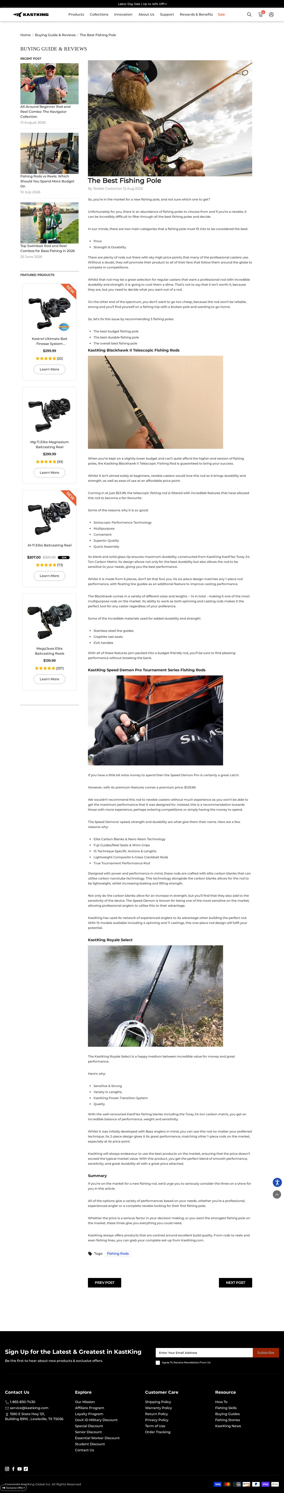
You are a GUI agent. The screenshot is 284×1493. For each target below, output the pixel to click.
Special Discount (89, 1426)
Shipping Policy (158, 1402)
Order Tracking (157, 1432)
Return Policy (156, 1414)
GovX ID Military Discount (96, 1420)
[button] (46, 358)
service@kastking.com (28, 1408)
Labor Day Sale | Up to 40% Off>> (142, 4)
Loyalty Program (89, 1414)
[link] (78, 14)
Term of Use (155, 1426)
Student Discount (90, 1444)
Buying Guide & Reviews (55, 35)
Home (25, 35)
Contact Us (84, 1450)
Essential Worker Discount (97, 1438)
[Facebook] (13, 1468)
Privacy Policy (156, 1420)
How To (221, 1402)
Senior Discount (88, 1432)
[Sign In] (271, 14)
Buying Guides (227, 1414)
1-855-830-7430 (22, 1402)
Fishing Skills (226, 1408)
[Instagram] (7, 1468)
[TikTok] (26, 1468)
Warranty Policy (158, 1408)
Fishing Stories (227, 1420)
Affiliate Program (89, 1408)
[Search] (249, 14)
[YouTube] (19, 1468)
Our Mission (85, 1402)
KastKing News (228, 1426)
